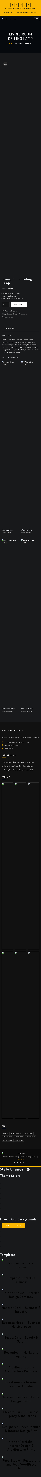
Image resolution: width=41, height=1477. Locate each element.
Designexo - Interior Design (21, 1265)
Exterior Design (7, 1136)
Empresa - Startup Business (21, 1280)
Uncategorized (23, 314)
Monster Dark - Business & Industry (21, 1310)
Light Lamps (9, 317)
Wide (7, 1225)
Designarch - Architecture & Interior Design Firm (21, 1429)
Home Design (19, 1136)
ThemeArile (20, 1159)
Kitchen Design (7, 1140)
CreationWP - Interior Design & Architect (21, 1384)
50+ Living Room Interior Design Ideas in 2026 (17, 770)
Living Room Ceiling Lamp (23, 43)
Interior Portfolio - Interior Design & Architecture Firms (21, 1445)
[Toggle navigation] (36, 19)
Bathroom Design (16, 1133)
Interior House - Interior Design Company (21, 1295)
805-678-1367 (11, 12)
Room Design (19, 1140)
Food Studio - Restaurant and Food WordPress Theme (21, 1464)
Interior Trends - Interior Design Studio (21, 1399)
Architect (5, 1133)
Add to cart (18, 304)
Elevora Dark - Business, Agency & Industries (21, 1414)
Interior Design (30, 1136)
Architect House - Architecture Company (21, 1369)
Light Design (14, 314)
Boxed (19, 1225)
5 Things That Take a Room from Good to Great (18, 762)
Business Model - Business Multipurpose (21, 1324)
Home (11, 43)
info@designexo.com (29, 12)
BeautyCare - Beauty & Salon (21, 1339)
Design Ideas (28, 1133)
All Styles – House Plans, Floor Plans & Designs (17, 766)
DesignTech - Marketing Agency (21, 1354)
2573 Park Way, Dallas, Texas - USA (21, 9)
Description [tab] (10, 328)
